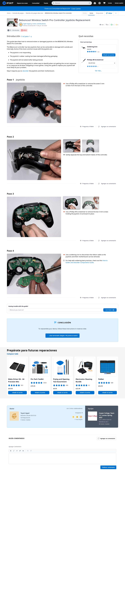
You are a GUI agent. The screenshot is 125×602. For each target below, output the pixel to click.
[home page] (8, 3)
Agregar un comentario (106, 134)
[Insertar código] (16, 450)
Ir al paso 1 (25, 36)
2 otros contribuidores (39, 24)
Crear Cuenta (76, 9)
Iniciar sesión (119, 3)
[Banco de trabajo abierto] (95, 3)
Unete (110, 3)
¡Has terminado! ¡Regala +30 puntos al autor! (63, 335)
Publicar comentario (108, 467)
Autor (12, 408)
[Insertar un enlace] (20, 450)
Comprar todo (12, 354)
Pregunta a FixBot (88, 126)
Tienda (46, 3)
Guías (91, 13)
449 (102, 25)
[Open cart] (104, 3)
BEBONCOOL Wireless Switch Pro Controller (58, 13)
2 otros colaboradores (75, 408)
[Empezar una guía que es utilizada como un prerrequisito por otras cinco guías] (73, 417)
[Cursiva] (13, 450)
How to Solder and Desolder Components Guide (87, 261)
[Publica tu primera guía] (81, 417)
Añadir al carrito (108, 55)
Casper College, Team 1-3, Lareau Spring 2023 (106, 415)
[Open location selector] (99, 3)
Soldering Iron (92, 47)
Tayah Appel (27, 24)
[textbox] (62, 458)
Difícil (25, 30)
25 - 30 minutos (14, 30)
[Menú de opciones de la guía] (116, 13)
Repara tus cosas (22, 3)
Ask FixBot (109, 310)
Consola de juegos (18, 13)
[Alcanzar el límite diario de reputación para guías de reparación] (77, 417)
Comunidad (35, 3)
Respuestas (99, 13)
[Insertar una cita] (23, 450)
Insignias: (78, 413)
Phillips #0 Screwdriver (95, 60)
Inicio (8, 13)
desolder (26, 71)
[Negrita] (10, 450)
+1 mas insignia (78, 419)
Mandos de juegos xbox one (34, 13)
